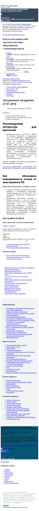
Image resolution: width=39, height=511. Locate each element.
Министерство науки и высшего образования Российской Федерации (19, 268)
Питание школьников (13, 405)
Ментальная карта (12, 337)
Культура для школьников (14, 366)
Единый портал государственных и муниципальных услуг (16, 284)
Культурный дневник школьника (15, 293)
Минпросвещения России (13, 271)
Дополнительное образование (16, 317)
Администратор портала (19, 80)
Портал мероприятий (11, 286)
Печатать (9, 94)
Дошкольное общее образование (16, 312)
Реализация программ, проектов (16, 345)
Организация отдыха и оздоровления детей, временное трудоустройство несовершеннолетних (20, 322)
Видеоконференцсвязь (13, 387)
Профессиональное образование (16, 325)
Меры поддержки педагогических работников (21, 372)
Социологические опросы (14, 391)
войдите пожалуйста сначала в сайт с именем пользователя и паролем (18, 257)
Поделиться (10, 95)
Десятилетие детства (13, 369)
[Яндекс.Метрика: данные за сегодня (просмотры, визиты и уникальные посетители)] (7, 449)
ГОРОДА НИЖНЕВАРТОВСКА (14, 10)
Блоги (18, 24)
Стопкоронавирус (10, 292)
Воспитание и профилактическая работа (19, 318)
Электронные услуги (13, 347)
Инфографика (10, 384)
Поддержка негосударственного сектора (19, 360)
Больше (19, 87)
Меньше (25, 87)
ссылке (20, 163)
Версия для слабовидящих (9, 5)
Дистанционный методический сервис (19, 382)
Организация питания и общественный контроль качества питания (19, 335)
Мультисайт (10, 392)
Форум (7, 478)
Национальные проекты (12, 290)
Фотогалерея (9, 481)
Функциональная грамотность (16, 359)
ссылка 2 (12, 226)
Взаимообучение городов (13, 288)
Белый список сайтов (13, 380)
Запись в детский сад (13, 400)
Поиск (26, 72)
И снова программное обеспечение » (18, 247)
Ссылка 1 (6, 226)
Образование (9, 473)
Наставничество (11, 371)
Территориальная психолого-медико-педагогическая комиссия (18, 363)
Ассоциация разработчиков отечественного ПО (19, 166)
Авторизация (5, 17)
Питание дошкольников (14, 407)
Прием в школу (11, 402)
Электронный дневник (13, 403)
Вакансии (8, 476)
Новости (7, 471)
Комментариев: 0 (11, 90)
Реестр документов (12, 385)
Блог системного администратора (17, 83)
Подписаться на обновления (15, 92)
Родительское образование (15, 331)
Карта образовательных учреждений (18, 414)
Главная (7, 469)
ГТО (7, 367)
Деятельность (9, 474)
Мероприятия (10, 348)
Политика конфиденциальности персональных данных (15, 507)
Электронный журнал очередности (17, 408)
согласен (6, 506)
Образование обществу (13, 350)
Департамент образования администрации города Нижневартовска (20, 309)
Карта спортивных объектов (15, 415)
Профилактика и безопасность (16, 332)
